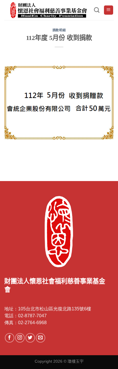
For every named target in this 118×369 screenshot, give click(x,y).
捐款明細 (59, 30)
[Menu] (108, 10)
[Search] (96, 10)
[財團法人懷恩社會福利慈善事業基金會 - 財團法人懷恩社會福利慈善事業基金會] (49, 10)
